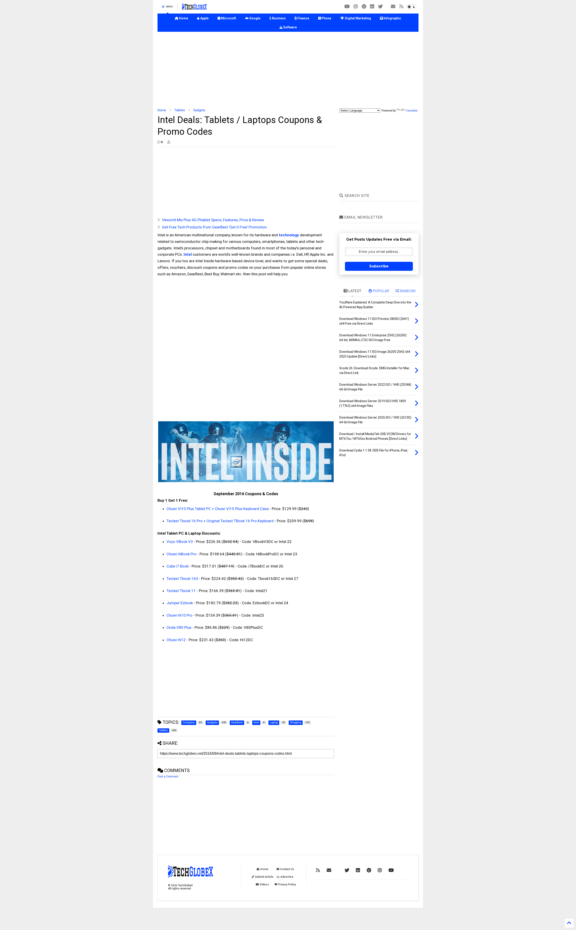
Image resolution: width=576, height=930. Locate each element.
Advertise (286, 876)
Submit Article (263, 876)
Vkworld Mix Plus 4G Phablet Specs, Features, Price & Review (213, 220)
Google (254, 18)
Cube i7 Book (177, 566)
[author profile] (168, 142)
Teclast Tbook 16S (182, 578)
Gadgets (199, 110)
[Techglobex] (401, 6)
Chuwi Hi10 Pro (179, 615)
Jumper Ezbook (179, 603)
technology (289, 235)
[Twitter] (380, 6)
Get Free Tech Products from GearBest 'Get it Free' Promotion (214, 227)
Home (183, 18)
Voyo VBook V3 (179, 541)
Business (278, 18)
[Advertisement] (288, 70)
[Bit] (347, 6)
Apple (204, 18)
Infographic (392, 18)
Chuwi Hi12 (176, 640)
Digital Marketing (357, 18)
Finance (303, 18)
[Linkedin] (372, 6)
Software (290, 27)
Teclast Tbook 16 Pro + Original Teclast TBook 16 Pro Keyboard (220, 521)
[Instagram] (356, 6)
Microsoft (228, 18)
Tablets (179, 110)
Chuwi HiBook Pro (181, 554)
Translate (411, 110)
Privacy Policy (286, 884)
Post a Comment (168, 776)
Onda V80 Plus (178, 627)
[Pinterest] (364, 6)
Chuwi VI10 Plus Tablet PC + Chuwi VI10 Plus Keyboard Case (217, 508)
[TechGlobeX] (194, 8)
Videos (264, 884)
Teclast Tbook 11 (181, 590)
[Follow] (393, 6)
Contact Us (286, 869)
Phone (326, 18)
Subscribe (379, 266)
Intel (188, 254)
